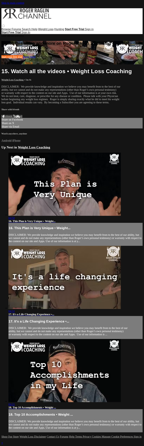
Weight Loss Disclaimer (32, 436)
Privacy (87, 436)
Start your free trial (12, 56)
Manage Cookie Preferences (118, 436)
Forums (17, 29)
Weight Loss (46, 29)
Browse (6, 29)
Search (26, 29)
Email (19, 116)
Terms (79, 436)
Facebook (7, 116)
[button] (3, 26)
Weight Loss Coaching (12, 79)
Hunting (59, 29)
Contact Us (53, 436)
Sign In (25, 32)
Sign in (89, 29)
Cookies (97, 436)
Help (34, 29)
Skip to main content (12, 2)
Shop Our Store (10, 436)
